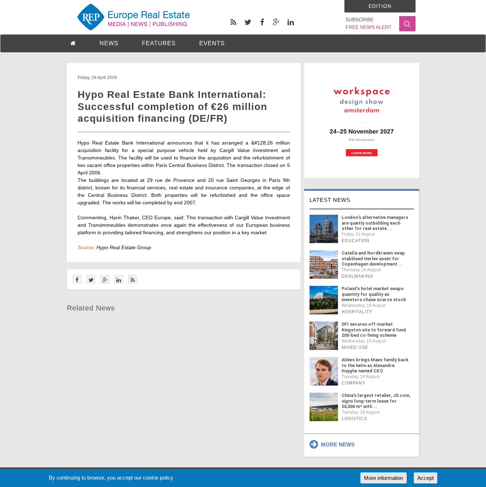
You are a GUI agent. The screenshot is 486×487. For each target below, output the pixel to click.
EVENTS (212, 43)
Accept (425, 478)
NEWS (109, 43)
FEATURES (159, 43)
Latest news (330, 200)
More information (383, 478)
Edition (380, 6)
